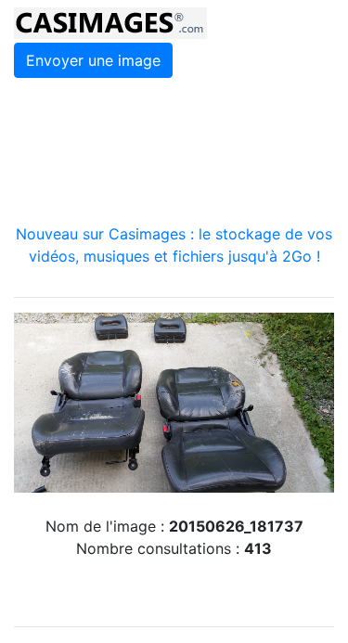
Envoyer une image (93, 60)
